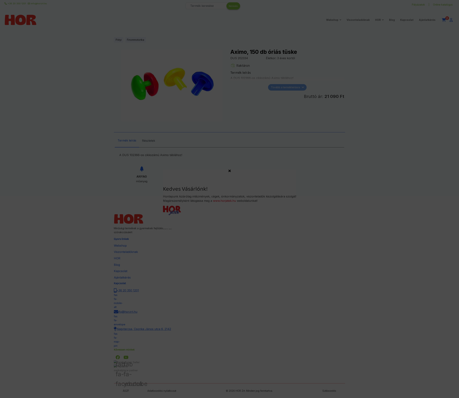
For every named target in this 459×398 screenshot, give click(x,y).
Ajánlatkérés (427, 19)
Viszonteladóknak (358, 19)
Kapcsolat (406, 19)
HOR (378, 19)
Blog (392, 19)
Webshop (332, 19)
